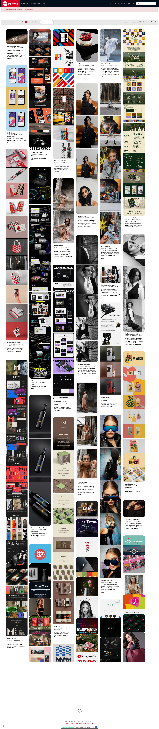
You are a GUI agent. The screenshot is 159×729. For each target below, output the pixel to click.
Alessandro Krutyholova (133, 218)
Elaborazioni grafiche (130, 221)
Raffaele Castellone (108, 285)
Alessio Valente (130, 484)
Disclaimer (67, 723)
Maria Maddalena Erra (132, 334)
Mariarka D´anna (60, 401)
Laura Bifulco (58, 245)
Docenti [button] (12, 22)
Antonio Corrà (82, 216)
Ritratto (140, 335)
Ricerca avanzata (47, 22)
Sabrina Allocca (36, 381)
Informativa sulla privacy (78, 723)
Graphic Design (65, 162)
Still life (22, 47)
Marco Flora (58, 626)
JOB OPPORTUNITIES (29, 3)
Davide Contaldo (60, 161)
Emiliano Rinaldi (36, 152)
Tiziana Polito (82, 482)
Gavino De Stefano (84, 364)
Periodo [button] (23, 22)
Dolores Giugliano (13, 46)
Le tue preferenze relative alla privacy (84, 727)
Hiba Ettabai (105, 64)
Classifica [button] (34, 22)
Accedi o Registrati (128, 3)
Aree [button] (4, 22)
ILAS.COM (42, 3)
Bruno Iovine (11, 638)
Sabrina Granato (83, 64)
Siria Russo (11, 133)
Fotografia (17, 47)
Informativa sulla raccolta (68, 727)
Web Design (41, 154)
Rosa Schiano (105, 246)
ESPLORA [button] (114, 3)
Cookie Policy (91, 723)
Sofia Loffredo (106, 397)
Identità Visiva (58, 164)
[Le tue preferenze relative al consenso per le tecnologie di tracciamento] (3, 726)
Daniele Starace (106, 580)
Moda (115, 65)
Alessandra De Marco (132, 519)
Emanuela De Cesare (14, 342)
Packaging (104, 400)
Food (92, 65)
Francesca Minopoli (37, 528)
